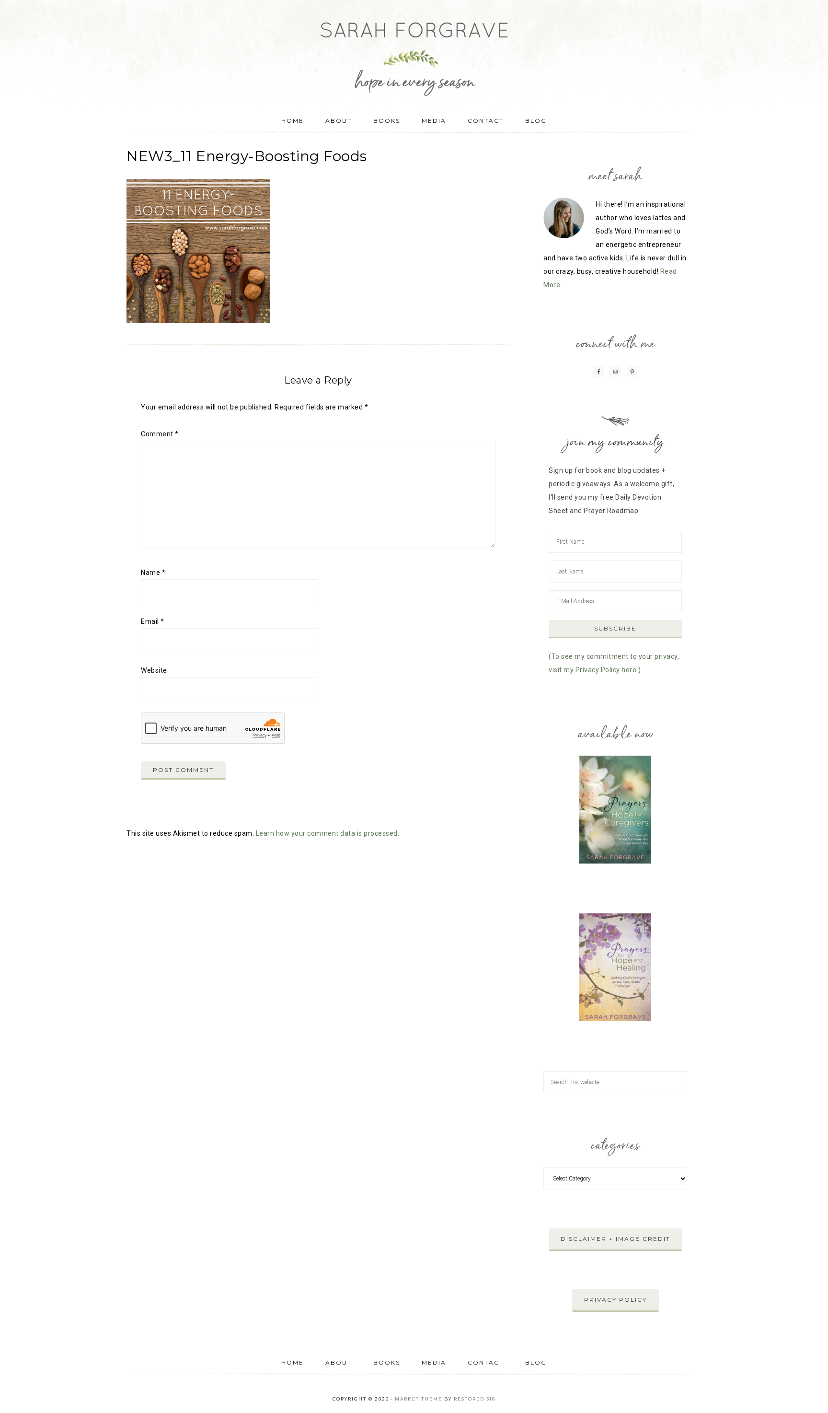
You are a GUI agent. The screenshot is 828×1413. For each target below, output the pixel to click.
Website (154, 670)
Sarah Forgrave (414, 50)
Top (805, 1390)
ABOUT (338, 1362)
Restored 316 (474, 1398)
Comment (160, 434)
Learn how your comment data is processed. (328, 833)
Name (153, 572)
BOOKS (386, 1362)
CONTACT (486, 1362)
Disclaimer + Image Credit (615, 1238)
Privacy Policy (615, 1299)
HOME (292, 1362)
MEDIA (434, 1362)
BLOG (536, 1362)
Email (152, 621)
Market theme (418, 1398)
